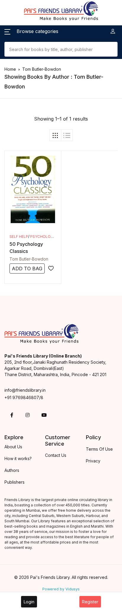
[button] (31, 31)
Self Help (18, 236)
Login (29, 601)
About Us (13, 446)
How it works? (18, 458)
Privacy (93, 460)
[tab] (55, 135)
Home (10, 69)
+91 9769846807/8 (23, 397)
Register (90, 601)
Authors (11, 470)
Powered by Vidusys (61, 589)
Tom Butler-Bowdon (28, 258)
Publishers (14, 482)
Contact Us (55, 455)
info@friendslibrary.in (25, 390)
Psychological (45, 236)
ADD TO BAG (27, 268)
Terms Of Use (99, 449)
